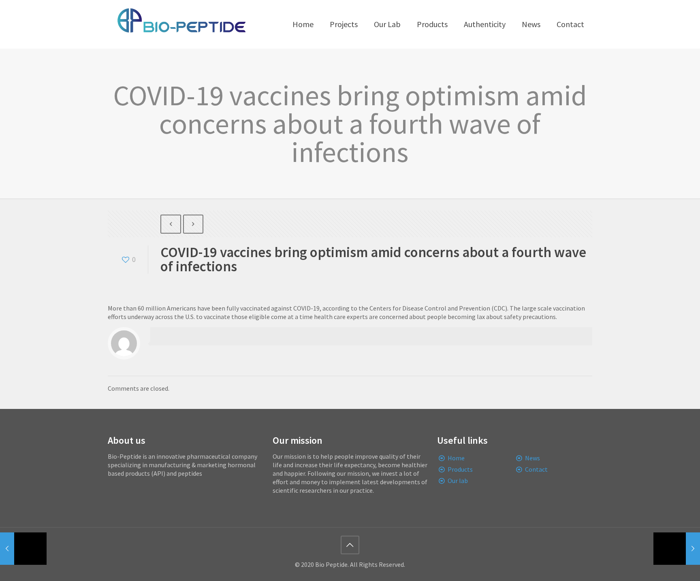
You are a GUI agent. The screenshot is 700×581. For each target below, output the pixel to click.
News (532, 458)
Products (460, 469)
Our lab (458, 481)
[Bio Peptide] (181, 24)
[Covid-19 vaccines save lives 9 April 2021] (23, 548)
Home (456, 458)
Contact (536, 469)
